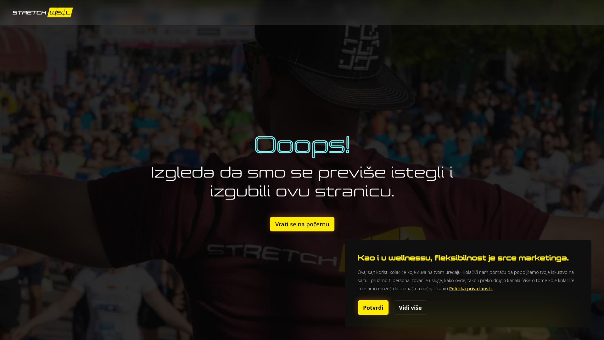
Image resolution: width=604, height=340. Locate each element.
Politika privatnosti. (471, 289)
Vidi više (410, 307)
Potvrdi (373, 307)
